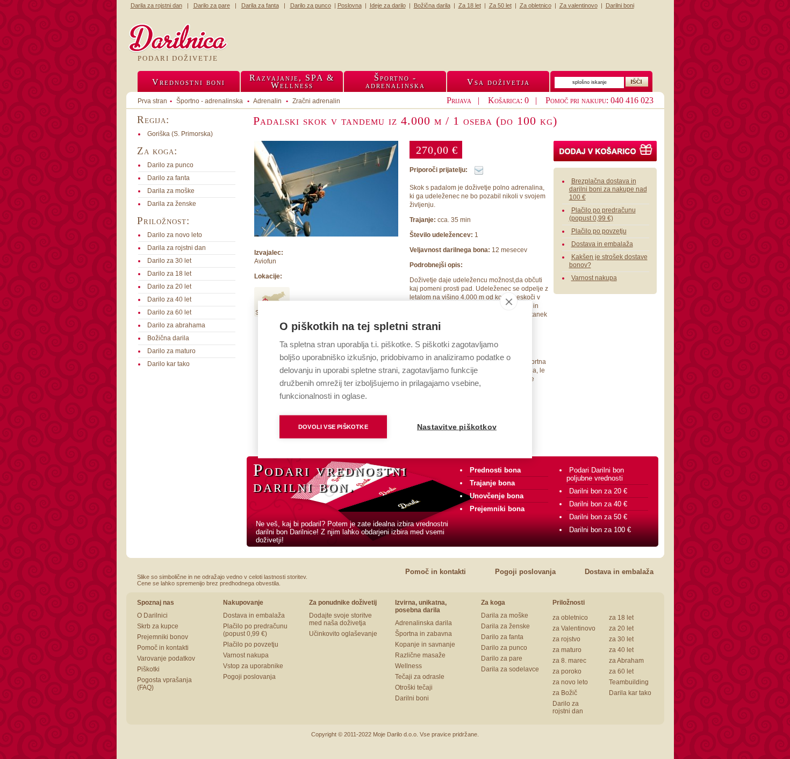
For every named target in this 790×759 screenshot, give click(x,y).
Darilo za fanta (502, 637)
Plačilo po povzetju (599, 231)
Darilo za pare (501, 658)
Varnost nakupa (594, 278)
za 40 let (621, 650)
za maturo (566, 650)
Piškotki (148, 669)
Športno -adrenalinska (395, 81)
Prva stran (152, 101)
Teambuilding (629, 682)
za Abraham (626, 660)
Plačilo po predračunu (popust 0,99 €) (602, 214)
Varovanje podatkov (166, 658)
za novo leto (570, 682)
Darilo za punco (504, 647)
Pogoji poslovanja (525, 572)
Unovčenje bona (496, 496)
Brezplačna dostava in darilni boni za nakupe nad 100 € (608, 189)
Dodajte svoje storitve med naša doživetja (340, 619)
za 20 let (621, 628)
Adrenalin (267, 101)
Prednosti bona (495, 470)
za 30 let (621, 639)
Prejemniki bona (497, 509)
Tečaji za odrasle (419, 677)
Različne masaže (420, 655)
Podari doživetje (178, 58)
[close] (509, 301)
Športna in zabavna (423, 634)
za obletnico (570, 617)
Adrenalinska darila (423, 623)
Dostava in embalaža (602, 244)
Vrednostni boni (188, 82)
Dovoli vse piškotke (333, 427)
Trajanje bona (492, 483)
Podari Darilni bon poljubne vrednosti (595, 474)
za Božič (564, 693)
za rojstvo (566, 639)
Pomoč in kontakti (435, 572)
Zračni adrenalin (316, 101)
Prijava (459, 100)
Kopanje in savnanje (425, 644)
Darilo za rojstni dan (567, 707)
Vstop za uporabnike (253, 666)
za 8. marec (569, 660)
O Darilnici (152, 615)
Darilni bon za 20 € (598, 491)
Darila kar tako (630, 693)
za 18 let (621, 617)
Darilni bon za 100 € (600, 530)
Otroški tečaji (414, 687)
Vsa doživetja (498, 82)
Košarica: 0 (508, 100)
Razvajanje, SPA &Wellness (291, 81)
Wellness (408, 666)
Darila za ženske (505, 626)
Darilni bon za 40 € (598, 504)
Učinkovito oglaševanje (343, 634)
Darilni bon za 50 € (598, 517)
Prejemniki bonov (162, 637)
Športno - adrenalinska (209, 101)
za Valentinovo (573, 628)
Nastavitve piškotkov (457, 427)
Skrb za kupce (157, 626)
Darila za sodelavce (510, 669)
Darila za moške (504, 615)
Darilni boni (412, 698)
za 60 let (621, 671)
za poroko (566, 671)
